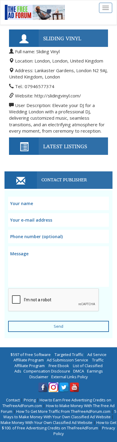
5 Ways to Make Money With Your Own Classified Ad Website (59, 414)
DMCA (78, 371)
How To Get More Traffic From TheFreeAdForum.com (63, 411)
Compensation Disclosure (46, 371)
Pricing (30, 400)
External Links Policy (69, 376)
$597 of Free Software (30, 354)
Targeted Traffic (69, 354)
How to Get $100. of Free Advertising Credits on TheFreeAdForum (59, 425)
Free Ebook (59, 365)
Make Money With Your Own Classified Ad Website (46, 422)
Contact (13, 400)
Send (58, 326)
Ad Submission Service (67, 360)
